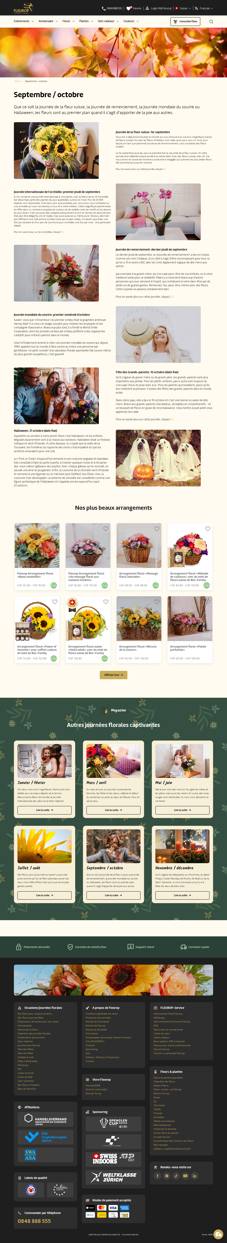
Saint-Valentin (25, 1041)
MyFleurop (159, 1017)
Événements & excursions (31, 1037)
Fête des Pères (25, 1053)
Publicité (90, 1045)
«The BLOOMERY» (95, 1041)
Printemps (23, 1065)
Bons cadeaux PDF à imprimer (169, 1041)
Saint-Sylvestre (26, 1081)
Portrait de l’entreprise (97, 1021)
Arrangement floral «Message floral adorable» (138, 575)
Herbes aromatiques (164, 1121)
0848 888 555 (34, 1221)
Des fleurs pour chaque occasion (35, 1013)
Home (17, 81)
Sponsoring (91, 1049)
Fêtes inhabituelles (28, 1061)
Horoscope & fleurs (28, 1029)
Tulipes (157, 1109)
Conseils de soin (162, 1137)
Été (19, 1069)
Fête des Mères (26, 1049)
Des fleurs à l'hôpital (28, 1085)
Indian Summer (26, 1073)
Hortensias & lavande (165, 1129)
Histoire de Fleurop (95, 1025)
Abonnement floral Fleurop (168, 1013)
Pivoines (158, 1113)
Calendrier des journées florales (34, 1033)
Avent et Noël (25, 1077)
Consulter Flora (188, 21)
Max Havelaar (161, 1145)
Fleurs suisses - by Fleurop (168, 1089)
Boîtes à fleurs (161, 1085)
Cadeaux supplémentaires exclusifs (172, 1148)
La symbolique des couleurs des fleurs (174, 1141)
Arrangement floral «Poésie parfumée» (188, 648)
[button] (24, 21)
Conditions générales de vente (102, 1013)
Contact (90, 1061)
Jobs (88, 1053)
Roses (157, 1097)
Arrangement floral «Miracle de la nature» (138, 648)
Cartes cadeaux (162, 1037)
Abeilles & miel (26, 1057)
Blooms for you (162, 1093)
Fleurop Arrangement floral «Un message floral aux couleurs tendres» (86, 577)
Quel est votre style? (96, 1089)
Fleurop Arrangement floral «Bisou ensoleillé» (35, 575)
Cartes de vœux (162, 1033)
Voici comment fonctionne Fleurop (172, 1021)
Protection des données (98, 1017)
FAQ (156, 1025)
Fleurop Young (93, 1093)
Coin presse (92, 1033)
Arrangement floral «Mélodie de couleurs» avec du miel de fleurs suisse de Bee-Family (189, 577)
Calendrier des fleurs (164, 1081)
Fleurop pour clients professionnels (172, 1045)
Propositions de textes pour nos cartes (38, 1021)
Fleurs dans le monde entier (168, 1029)
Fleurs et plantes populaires (168, 1077)
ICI (164, 169)
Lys (155, 1101)
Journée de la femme (29, 1045)
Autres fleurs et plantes (166, 1133)
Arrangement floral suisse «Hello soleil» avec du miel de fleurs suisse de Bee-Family (87, 650)
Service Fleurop (162, 1049)
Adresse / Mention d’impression (102, 1057)
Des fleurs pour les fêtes (30, 1017)
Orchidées (159, 1117)
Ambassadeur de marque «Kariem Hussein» (109, 1037)
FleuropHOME (93, 1085)
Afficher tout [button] (111, 675)
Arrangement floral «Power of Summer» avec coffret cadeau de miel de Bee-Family (37, 650)
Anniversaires (25, 1025)
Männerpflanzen (162, 1125)
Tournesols (159, 1105)
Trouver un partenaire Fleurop (169, 1053)
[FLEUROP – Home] (23, 8)
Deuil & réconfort (27, 1088)
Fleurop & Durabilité (96, 1029)
